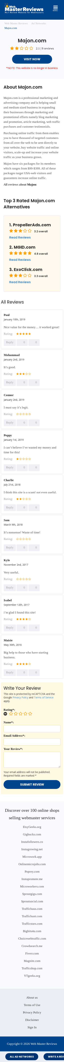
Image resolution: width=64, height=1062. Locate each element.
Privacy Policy (20, 697)
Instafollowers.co (32, 842)
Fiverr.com (32, 953)
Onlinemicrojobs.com (32, 864)
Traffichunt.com (32, 916)
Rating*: (9, 709)
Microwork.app (32, 856)
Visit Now (32, 59)
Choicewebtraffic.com (32, 938)
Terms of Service (44, 697)
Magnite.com (32, 961)
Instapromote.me (32, 879)
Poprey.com (32, 871)
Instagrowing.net (32, 849)
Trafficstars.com (32, 923)
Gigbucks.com (32, 834)
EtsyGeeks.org (32, 827)
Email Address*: (14, 735)
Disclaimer (32, 1020)
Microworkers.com (32, 886)
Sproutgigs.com (32, 894)
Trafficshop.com (32, 968)
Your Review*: (13, 749)
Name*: (9, 722)
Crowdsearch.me (32, 946)
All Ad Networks (22, 1056)
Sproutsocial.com (32, 901)
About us (32, 997)
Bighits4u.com (32, 931)
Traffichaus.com (32, 908)
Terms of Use (32, 1005)
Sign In (32, 1027)
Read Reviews (20, 237)
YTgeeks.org (32, 975)
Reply (10, 342)
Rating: (8, 333)
